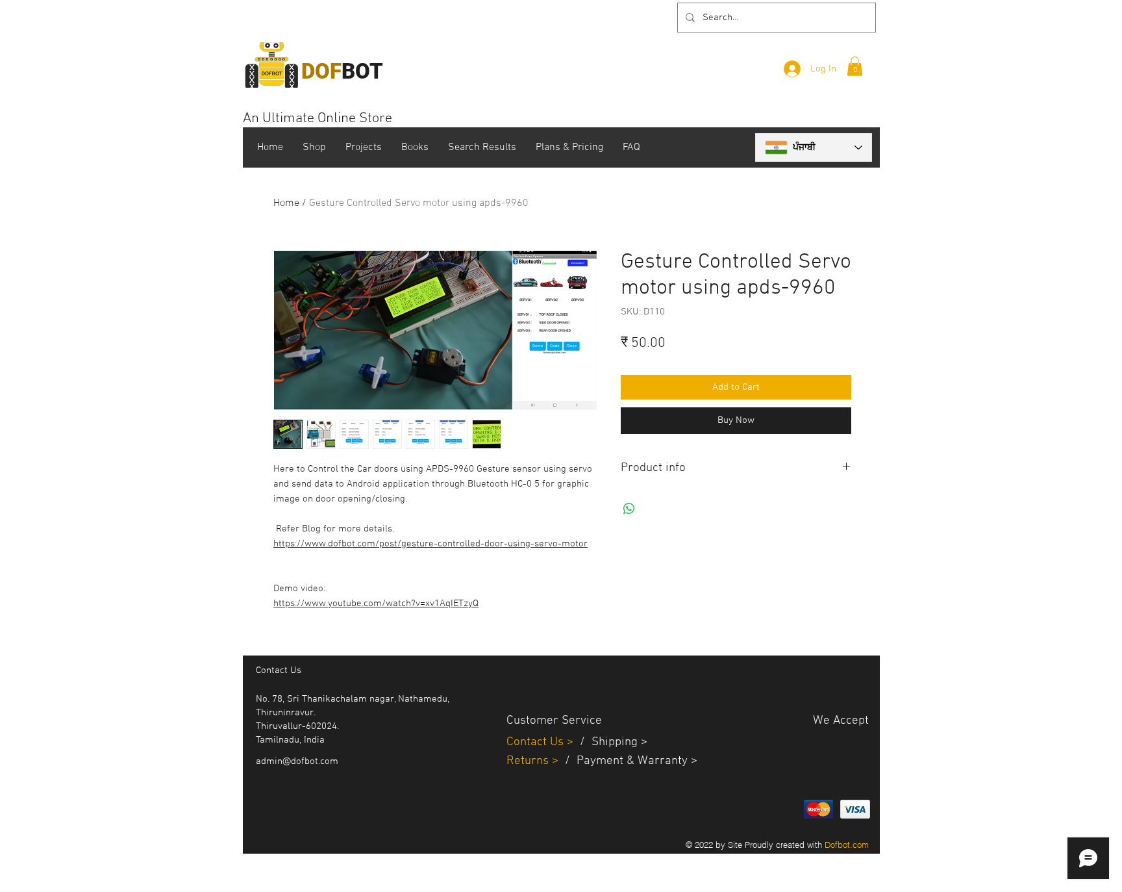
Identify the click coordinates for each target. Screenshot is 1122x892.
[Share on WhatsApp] (629, 508)
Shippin (611, 742)
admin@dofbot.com (297, 761)
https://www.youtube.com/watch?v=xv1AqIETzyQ (376, 603)
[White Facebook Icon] (291, 883)
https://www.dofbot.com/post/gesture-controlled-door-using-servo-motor (430, 544)
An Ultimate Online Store (317, 118)
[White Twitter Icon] (263, 883)
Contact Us (536, 742)
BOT (342, 71)
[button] (855, 66)
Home (286, 203)
